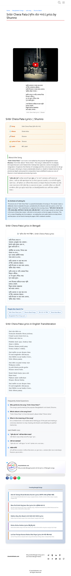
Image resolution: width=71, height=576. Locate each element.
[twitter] (56, 559)
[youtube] (48, 559)
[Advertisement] (35, 34)
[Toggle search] (59, 2)
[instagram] (59, 559)
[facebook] (52, 559)
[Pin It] (14, 478)
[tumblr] (52, 555)
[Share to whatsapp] (18, 478)
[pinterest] (59, 555)
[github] (63, 559)
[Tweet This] (11, 478)
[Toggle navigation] (63, 2)
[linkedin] (56, 555)
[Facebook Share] (7, 478)
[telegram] (48, 555)
